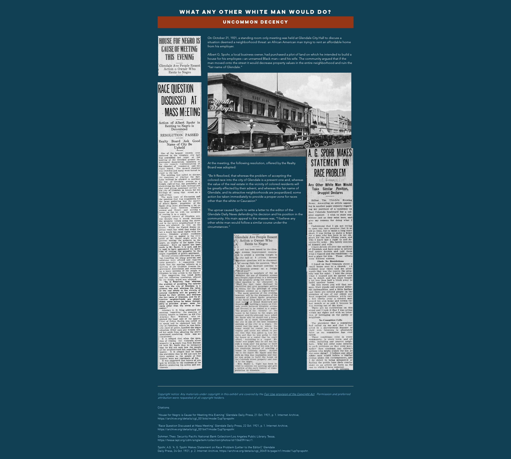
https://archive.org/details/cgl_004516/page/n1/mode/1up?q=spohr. (264, 451)
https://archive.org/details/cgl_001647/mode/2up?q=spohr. (196, 429)
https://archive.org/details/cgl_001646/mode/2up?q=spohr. (196, 418)
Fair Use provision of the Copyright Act (289, 394)
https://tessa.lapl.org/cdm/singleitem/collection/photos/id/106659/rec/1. (205, 440)
